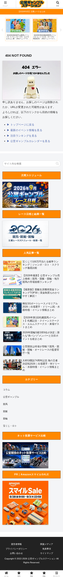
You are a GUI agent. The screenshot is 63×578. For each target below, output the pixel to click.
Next (60, 30)
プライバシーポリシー (16, 549)
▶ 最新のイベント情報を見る (24, 130)
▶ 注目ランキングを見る (22, 135)
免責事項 (46, 549)
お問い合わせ (16, 553)
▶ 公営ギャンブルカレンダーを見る (28, 141)
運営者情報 (16, 544)
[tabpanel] (32, 29)
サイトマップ (46, 553)
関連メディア (46, 544)
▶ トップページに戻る (20, 124)
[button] (57, 163)
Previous (2, 30)
